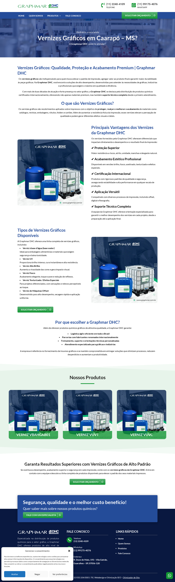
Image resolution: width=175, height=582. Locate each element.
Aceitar (14, 574)
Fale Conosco (73, 15)
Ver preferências (59, 574)
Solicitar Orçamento (138, 15)
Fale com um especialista (41, 515)
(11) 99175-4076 (82, 550)
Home (21, 15)
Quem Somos (36, 15)
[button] (69, 550)
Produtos (52, 15)
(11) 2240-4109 (81, 541)
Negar (37, 574)
